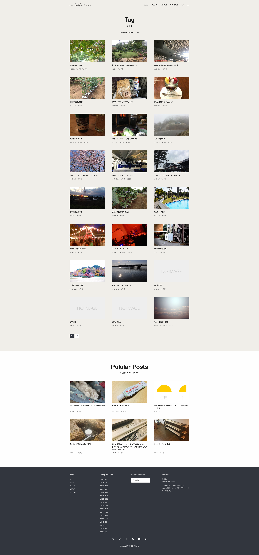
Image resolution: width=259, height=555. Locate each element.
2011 (102, 528)
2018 (102, 505)
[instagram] (119, 539)
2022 (102, 492)
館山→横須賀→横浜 (161, 322)
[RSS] (132, 539)
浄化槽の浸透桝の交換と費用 (80, 444)
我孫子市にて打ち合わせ (121, 212)
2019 (102, 502)
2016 (102, 512)
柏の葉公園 (158, 285)
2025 (102, 482)
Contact (174, 5)
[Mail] (139, 539)
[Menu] (182, 5)
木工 (164, 453)
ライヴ (123, 252)
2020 (102, 499)
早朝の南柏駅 (116, 322)
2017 (102, 508)
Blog (146, 5)
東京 (86, 69)
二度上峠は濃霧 (159, 138)
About (164, 5)
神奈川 (171, 326)
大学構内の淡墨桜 (160, 248)
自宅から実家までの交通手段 (122, 102)
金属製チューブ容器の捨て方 (122, 405)
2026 (102, 479)
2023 (102, 489)
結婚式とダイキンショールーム (123, 175)
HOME (72, 479)
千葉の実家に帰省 (76, 65)
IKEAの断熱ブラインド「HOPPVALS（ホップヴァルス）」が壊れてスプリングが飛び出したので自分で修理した (129, 447)
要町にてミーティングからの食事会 (125, 138)
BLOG (72, 482)
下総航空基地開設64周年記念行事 (166, 65)
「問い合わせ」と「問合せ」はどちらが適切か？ (87, 405)
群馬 (164, 142)
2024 (102, 485)
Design (155, 5)
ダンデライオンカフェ (120, 248)
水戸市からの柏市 (76, 138)
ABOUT (72, 489)
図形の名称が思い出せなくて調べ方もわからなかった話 (171, 406)
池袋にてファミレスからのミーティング (84, 175)
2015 (102, 515)
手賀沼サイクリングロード (121, 285)
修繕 (80, 453)
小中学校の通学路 (76, 212)
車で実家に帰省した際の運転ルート (125, 65)
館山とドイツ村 (159, 212)
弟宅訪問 (73, 322)
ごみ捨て (125, 411)
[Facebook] (126, 539)
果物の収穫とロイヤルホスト (164, 102)
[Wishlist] (145, 539)
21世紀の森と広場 (76, 285)
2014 (102, 518)
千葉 (80, 69)
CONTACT (73, 492)
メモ (80, 411)
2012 (102, 525)
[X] (113, 539)
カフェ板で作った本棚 (162, 444)
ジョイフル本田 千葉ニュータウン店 (167, 175)
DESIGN (73, 485)
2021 (102, 495)
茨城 (80, 142)
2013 (102, 522)
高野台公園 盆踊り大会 (78, 248)
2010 (102, 531)
